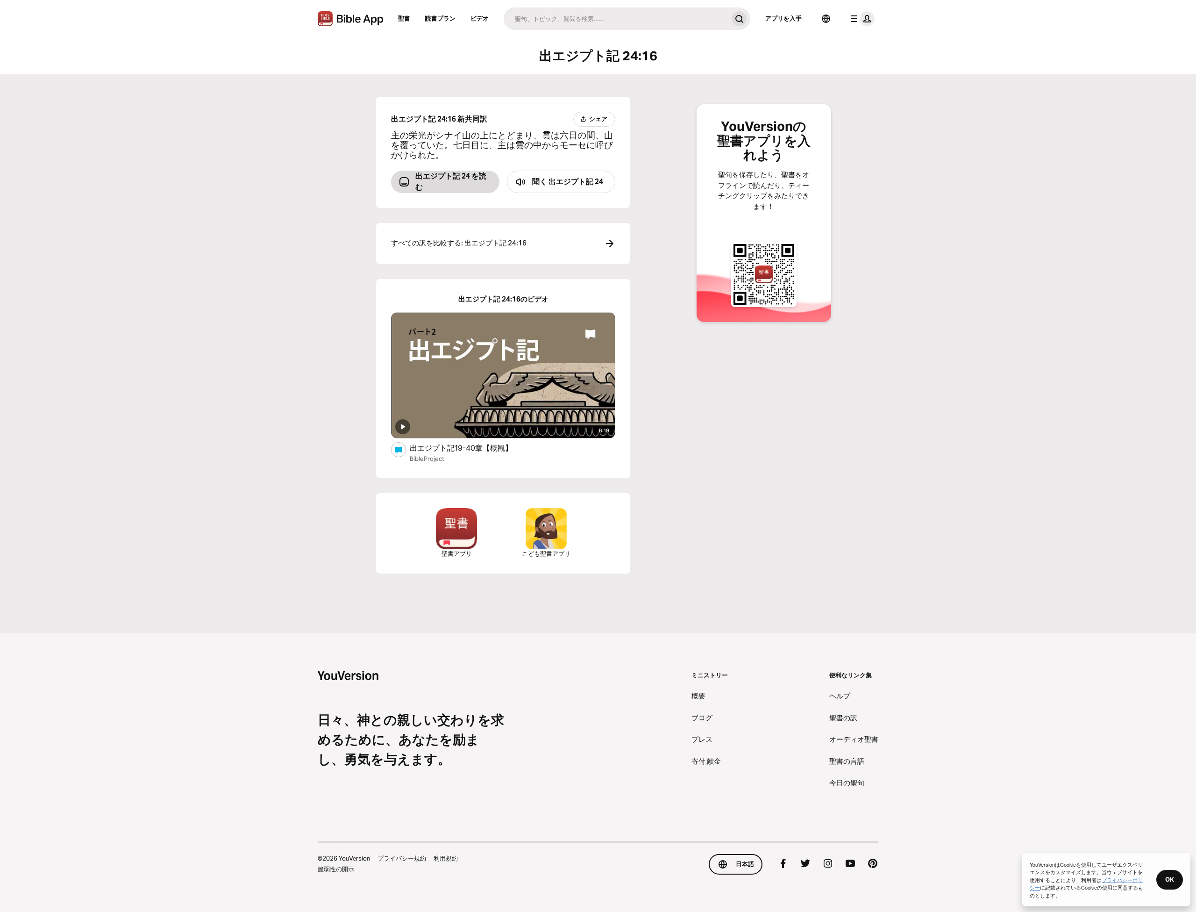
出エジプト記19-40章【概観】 (470, 447)
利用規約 (446, 858)
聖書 (404, 18)
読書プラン (440, 18)
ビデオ (479, 18)
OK (1169, 879)
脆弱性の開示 (336, 869)
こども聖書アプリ (546, 553)
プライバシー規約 (401, 858)
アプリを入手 (783, 18)
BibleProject (427, 458)
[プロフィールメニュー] (860, 18)
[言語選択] (826, 18)
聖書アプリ (456, 553)
